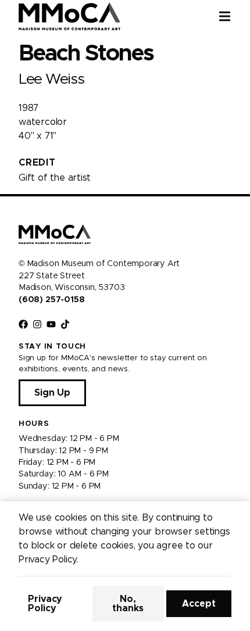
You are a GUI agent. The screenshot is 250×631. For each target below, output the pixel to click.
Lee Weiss (51, 79)
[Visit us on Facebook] (23, 324)
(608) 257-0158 (51, 300)
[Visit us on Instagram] (37, 324)
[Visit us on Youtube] (51, 324)
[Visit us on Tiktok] (65, 324)
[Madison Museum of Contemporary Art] (69, 16)
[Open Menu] (234, 16)
